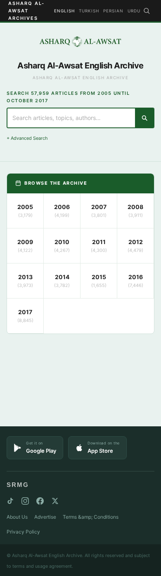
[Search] (146, 11)
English (64, 10)
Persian (113, 10)
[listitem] (25, 210)
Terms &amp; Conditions (90, 517)
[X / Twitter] (55, 501)
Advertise (45, 517)
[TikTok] (10, 501)
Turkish (89, 10)
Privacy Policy (23, 532)
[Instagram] (25, 501)
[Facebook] (40, 501)
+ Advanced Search (27, 138)
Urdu (134, 10)
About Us (17, 517)
